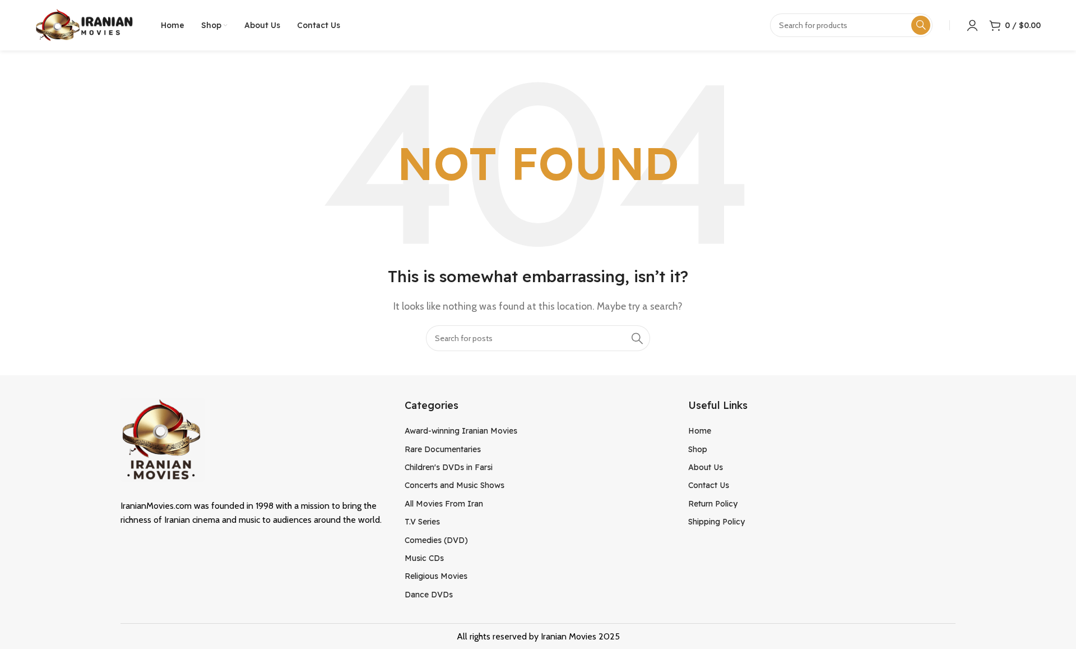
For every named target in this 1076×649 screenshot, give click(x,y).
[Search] (637, 338)
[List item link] (538, 431)
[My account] (972, 25)
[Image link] (162, 438)
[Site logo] (84, 24)
